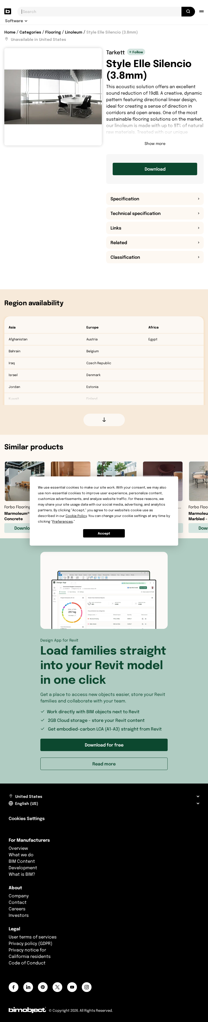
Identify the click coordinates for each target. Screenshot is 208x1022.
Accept (104, 533)
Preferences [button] (62, 521)
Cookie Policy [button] (76, 515)
